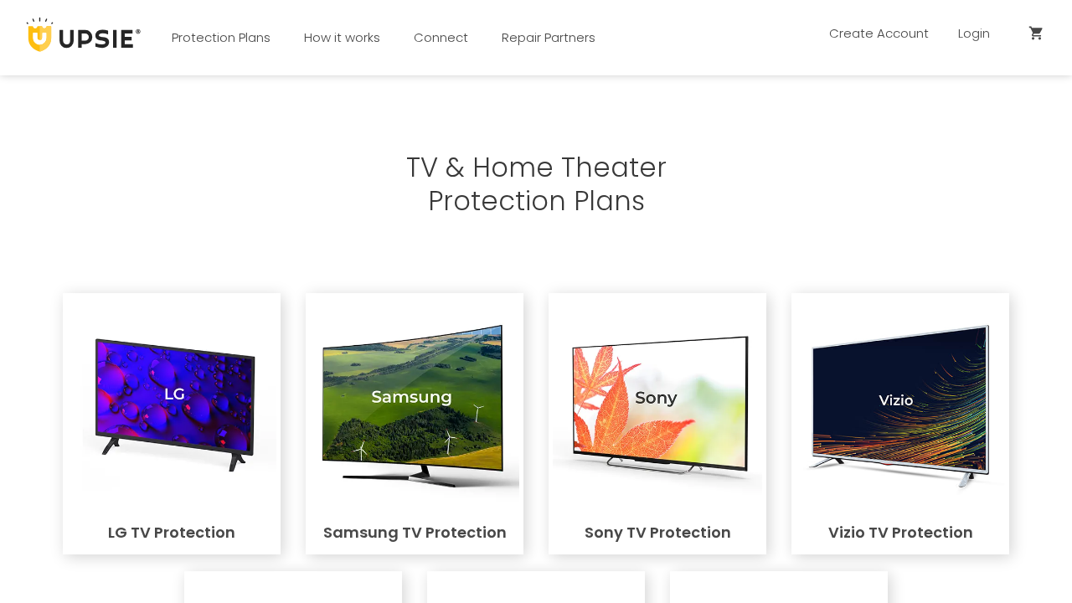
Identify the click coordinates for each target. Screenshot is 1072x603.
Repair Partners (548, 37)
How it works (342, 37)
